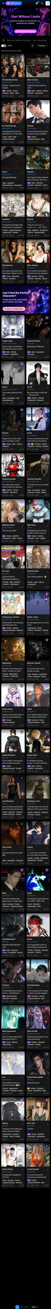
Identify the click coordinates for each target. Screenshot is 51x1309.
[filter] (32, 46)
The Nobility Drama (10, 80)
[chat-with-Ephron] (38, 205)
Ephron (30, 219)
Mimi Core (31, 525)
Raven (29, 939)
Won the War (32, 1031)
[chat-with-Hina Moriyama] (38, 971)
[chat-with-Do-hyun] (13, 556)
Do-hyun (5, 571)
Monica (5, 433)
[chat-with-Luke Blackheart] (13, 925)
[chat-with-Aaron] (13, 372)
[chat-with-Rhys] (13, 879)
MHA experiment (9, 1031)
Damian (30, 126)
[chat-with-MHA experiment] (13, 1017)
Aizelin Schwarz (8, 755)
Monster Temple (33, 663)
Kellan (29, 709)
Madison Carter (8, 525)
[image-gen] (4, 91)
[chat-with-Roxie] (38, 418)
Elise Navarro (7, 265)
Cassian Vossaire (34, 479)
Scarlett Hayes (33, 571)
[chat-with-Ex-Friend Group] (13, 111)
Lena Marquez (8, 801)
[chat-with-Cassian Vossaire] (38, 464)
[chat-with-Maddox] (38, 157)
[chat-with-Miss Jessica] (38, 251)
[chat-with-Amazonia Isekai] (13, 464)
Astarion (5, 985)
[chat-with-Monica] (13, 418)
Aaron (4, 387)
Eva (3, 1077)
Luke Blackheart (8, 939)
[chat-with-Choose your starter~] (13, 602)
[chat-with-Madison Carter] (13, 510)
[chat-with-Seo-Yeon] (38, 1109)
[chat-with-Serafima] (13, 205)
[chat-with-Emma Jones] (13, 694)
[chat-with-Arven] (13, 157)
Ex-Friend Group (9, 126)
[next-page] (37, 1307)
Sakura (5, 1123)
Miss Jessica (32, 265)
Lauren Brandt (33, 1169)
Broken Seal (32, 755)
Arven (4, 172)
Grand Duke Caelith (35, 1077)
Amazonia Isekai (9, 479)
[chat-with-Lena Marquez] (13, 786)
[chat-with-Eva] (13, 1063)
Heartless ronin (33, 801)
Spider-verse (32, 617)
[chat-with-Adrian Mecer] (13, 1155)
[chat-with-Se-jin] (38, 372)
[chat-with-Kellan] (38, 694)
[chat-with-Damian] (38, 111)
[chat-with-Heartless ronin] (38, 786)
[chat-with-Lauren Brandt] (38, 1155)
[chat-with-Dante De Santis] (38, 326)
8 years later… (7, 341)
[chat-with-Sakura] (13, 1109)
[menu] (3, 3)
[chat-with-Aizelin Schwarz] (13, 740)
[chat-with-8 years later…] (13, 326)
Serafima (5, 219)
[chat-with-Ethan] (38, 879)
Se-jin (29, 387)
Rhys (4, 893)
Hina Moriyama (33, 985)
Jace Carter (7, 847)
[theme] (42, 3)
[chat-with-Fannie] (38, 833)
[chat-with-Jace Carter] (13, 833)
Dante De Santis (33, 341)
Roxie (29, 433)
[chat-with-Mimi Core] (38, 510)
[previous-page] (13, 1307)
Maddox (30, 172)
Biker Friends (32, 80)
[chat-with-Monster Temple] (38, 648)
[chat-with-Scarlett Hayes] (38, 556)
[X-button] (48, 287)
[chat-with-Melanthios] (13, 648)
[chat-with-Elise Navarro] (13, 251)
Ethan (29, 893)
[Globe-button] (37, 3)
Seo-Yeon (31, 1123)
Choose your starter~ (11, 617)
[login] (48, 3)
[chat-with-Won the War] (38, 1017)
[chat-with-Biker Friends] (38, 65)
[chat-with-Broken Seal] (38, 740)
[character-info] (22, 56)
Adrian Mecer (7, 1169)
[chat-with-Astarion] (13, 971)
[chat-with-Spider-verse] (38, 602)
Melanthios (6, 663)
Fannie (30, 847)
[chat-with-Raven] (38, 925)
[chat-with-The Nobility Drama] (13, 65)
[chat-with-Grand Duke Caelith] (38, 1063)
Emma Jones (7, 709)
